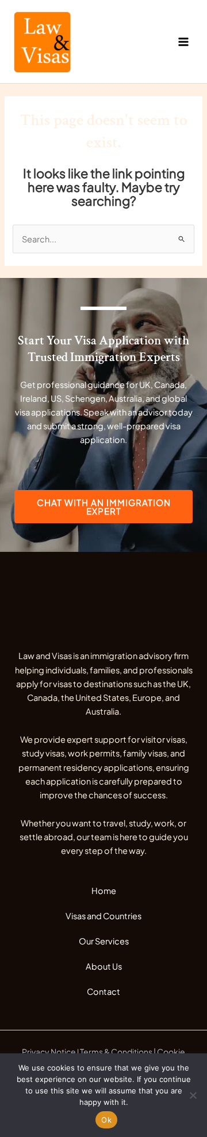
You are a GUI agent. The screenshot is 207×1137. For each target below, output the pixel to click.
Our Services (104, 941)
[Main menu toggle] (183, 42)
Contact (103, 991)
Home (103, 890)
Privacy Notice (49, 1051)
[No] (192, 1095)
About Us (104, 966)
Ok (106, 1119)
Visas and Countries (103, 916)
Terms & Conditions (116, 1051)
